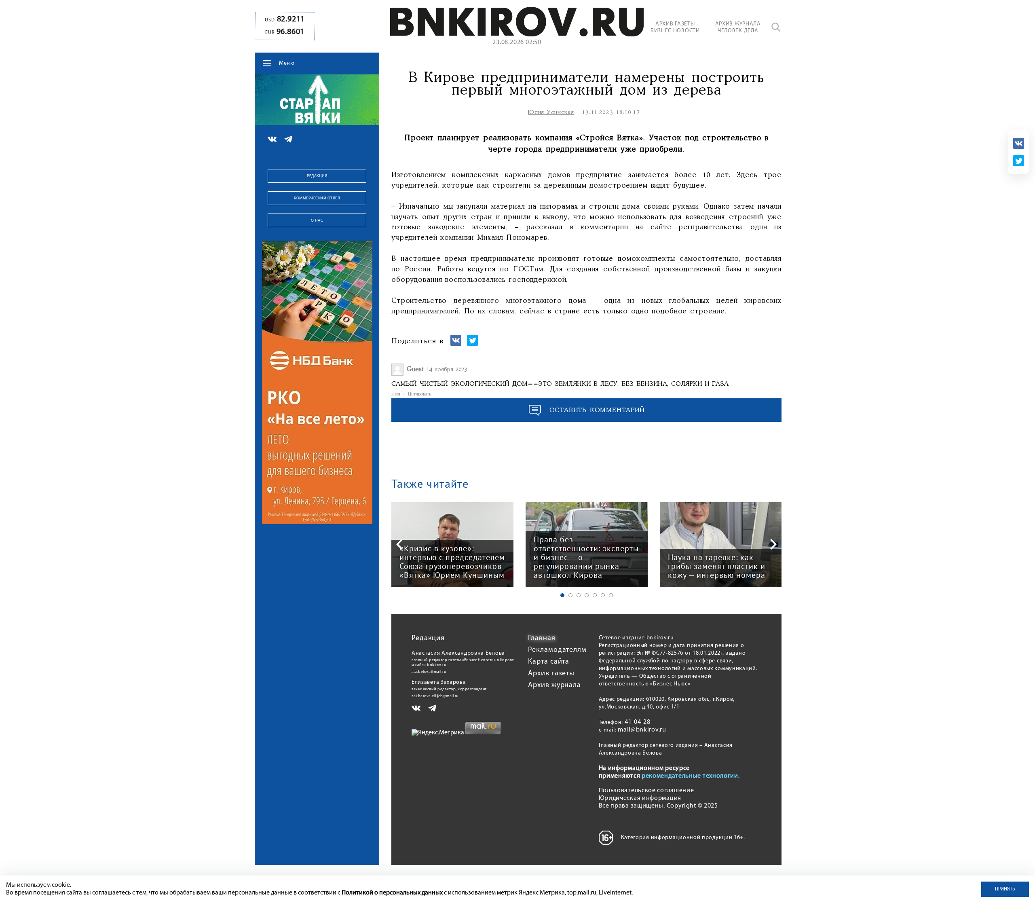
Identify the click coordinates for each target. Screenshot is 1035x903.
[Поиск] (775, 27)
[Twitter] (1018, 160)
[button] (562, 595)
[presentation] (399, 544)
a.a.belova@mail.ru (429, 672)
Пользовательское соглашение (646, 790)
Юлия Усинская (551, 112)
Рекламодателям (557, 650)
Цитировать (419, 394)
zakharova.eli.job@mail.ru (435, 696)
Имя (395, 394)
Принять (1005, 889)
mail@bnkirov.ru (642, 730)
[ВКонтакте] (1018, 143)
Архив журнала (554, 685)
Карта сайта (548, 662)
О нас (317, 220)
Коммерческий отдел (317, 198)
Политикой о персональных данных (392, 893)
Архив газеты (551, 673)
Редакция (317, 176)
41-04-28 (638, 722)
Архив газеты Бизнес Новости (675, 27)
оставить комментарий (597, 410)
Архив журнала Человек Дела (738, 27)
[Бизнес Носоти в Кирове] (517, 35)
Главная (541, 638)
